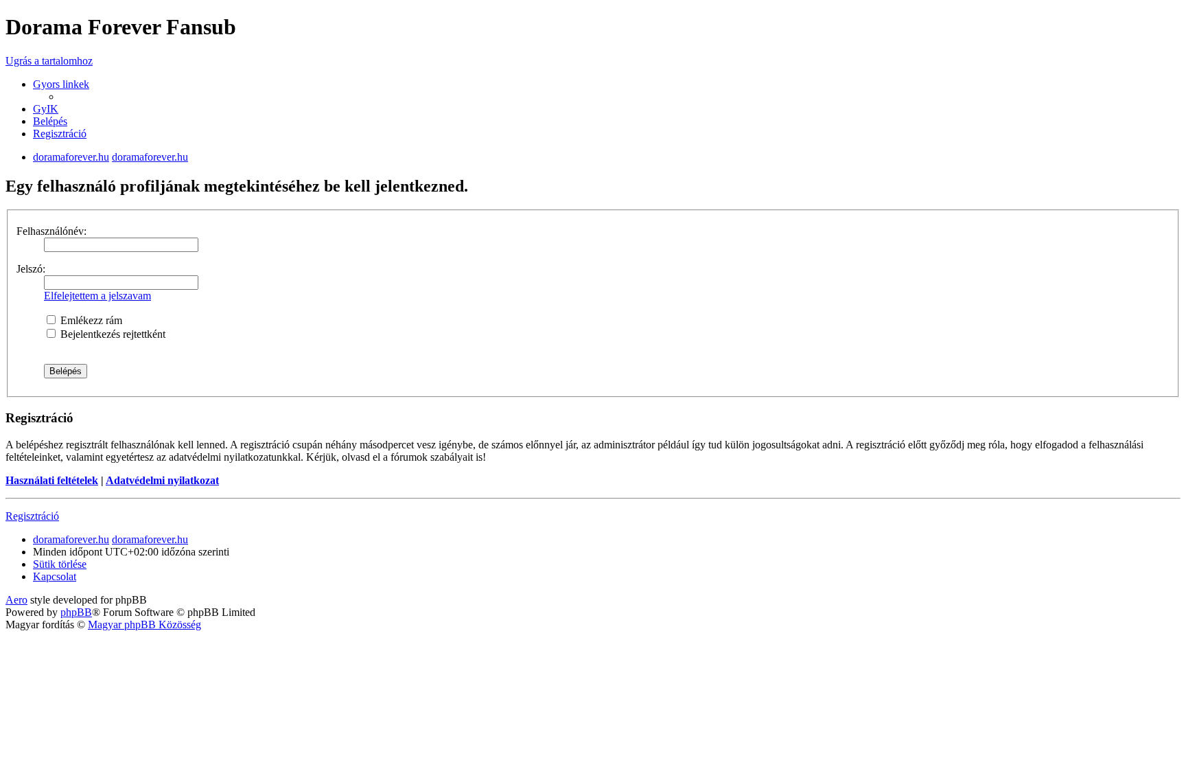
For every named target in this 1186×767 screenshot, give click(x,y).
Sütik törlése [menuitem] (59, 564)
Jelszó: (30, 269)
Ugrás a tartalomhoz (49, 61)
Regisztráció (32, 516)
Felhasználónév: (51, 231)
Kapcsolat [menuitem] (54, 576)
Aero (16, 600)
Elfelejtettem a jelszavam (97, 295)
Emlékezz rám (90, 320)
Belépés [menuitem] (50, 121)
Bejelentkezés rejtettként (111, 334)
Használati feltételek (51, 480)
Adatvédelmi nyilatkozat (162, 480)
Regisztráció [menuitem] (59, 133)
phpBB (76, 612)
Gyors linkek (61, 84)
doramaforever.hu (71, 157)
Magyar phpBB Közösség (144, 624)
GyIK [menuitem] (45, 109)
